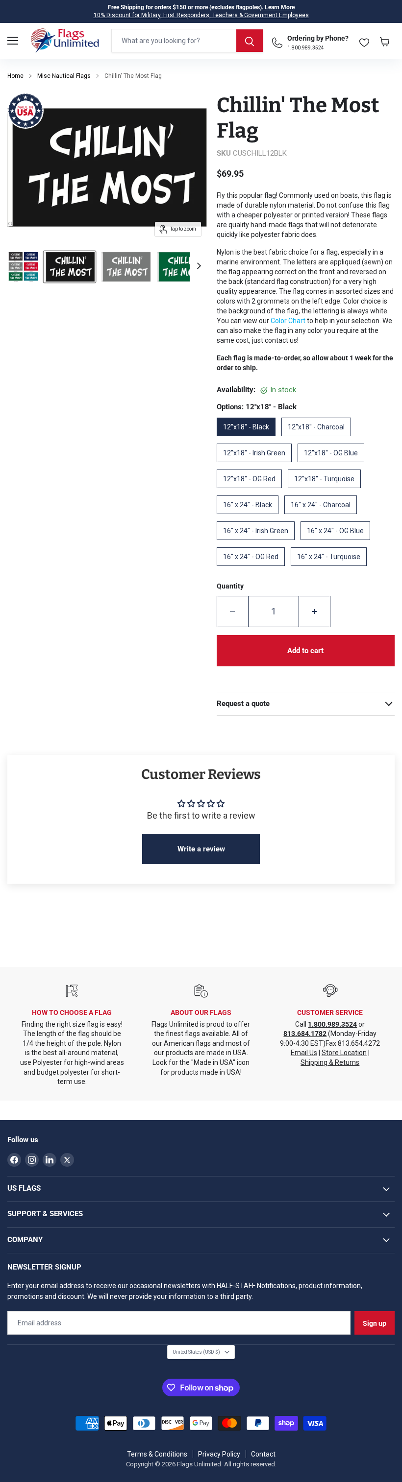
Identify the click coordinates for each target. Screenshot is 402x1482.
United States (196, 1352)
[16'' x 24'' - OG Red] (254, 569)
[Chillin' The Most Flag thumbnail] (23, 266)
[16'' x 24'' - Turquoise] (332, 569)
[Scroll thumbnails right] (197, 265)
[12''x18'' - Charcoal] (319, 440)
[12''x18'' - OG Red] (252, 491)
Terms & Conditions (157, 1454)
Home (15, 75)
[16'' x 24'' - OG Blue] (338, 543)
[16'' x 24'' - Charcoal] (323, 517)
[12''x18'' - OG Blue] (334, 466)
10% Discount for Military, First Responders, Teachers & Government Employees (201, 15)
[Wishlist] (364, 40)
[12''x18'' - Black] (249, 440)
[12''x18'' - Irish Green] (257, 466)
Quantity (230, 586)
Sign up (374, 1323)
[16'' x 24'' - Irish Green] (259, 543)
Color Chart (288, 321)
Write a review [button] (201, 849)
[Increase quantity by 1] (314, 611)
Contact (263, 1454)
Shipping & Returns (330, 1062)
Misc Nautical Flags (64, 75)
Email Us (304, 1053)
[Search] (249, 40)
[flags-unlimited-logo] (65, 40)
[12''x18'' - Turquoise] (327, 491)
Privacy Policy (219, 1454)
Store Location (344, 1053)
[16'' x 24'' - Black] (250, 517)
